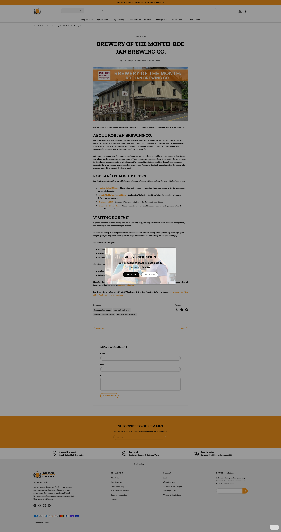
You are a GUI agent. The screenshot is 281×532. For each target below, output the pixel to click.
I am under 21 (150, 275)
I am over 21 (131, 275)
